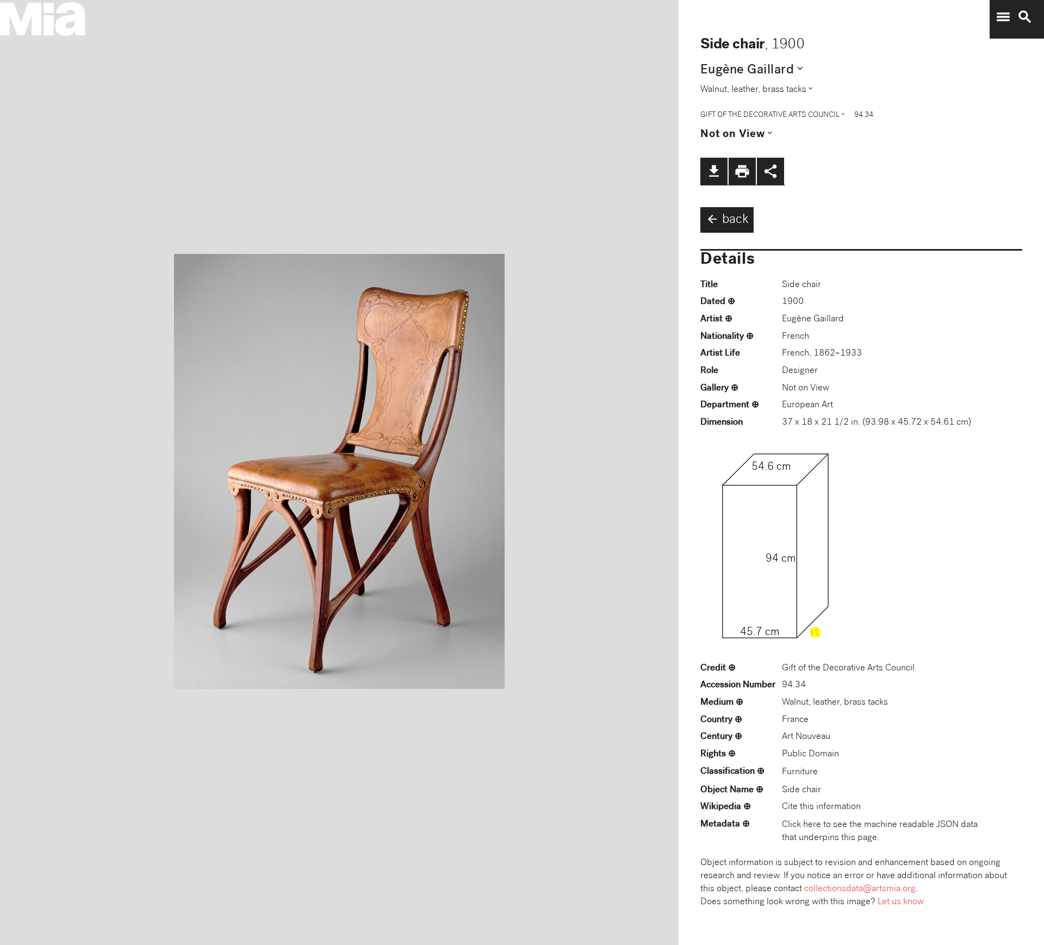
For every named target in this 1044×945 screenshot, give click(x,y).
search (1025, 17)
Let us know (901, 902)
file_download (714, 171)
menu (1003, 17)
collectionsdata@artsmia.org (860, 889)
